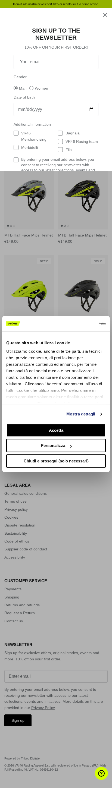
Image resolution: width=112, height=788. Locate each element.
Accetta (56, 430)
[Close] (105, 15)
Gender (20, 77)
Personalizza (53, 445)
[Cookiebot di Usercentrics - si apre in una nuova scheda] (82, 323)
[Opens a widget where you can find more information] (92, 778)
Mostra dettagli (80, 414)
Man (23, 88)
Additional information (32, 124)
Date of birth (24, 97)
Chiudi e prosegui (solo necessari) (56, 461)
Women (41, 88)
